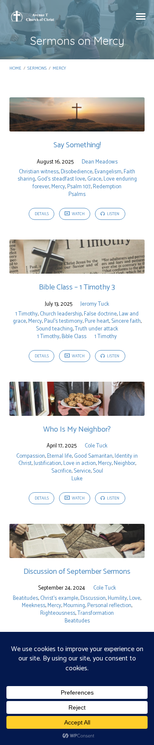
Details (42, 214)
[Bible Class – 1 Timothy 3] (77, 268)
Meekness (33, 605)
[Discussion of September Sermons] (77, 553)
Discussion (93, 598)
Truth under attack (96, 328)
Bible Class (74, 336)
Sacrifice (61, 471)
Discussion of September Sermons (77, 571)
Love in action (79, 463)
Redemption (107, 186)
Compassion (30, 456)
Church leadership (61, 314)
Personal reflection (109, 605)
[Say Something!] (77, 126)
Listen (112, 214)
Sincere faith (126, 321)
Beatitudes (25, 598)
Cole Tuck (96, 445)
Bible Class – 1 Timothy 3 (77, 287)
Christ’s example (59, 598)
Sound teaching (54, 328)
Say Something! (77, 145)
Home (15, 68)
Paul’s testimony (63, 321)
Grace (94, 179)
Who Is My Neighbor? (77, 429)
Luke (77, 478)
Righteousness (57, 613)
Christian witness (39, 171)
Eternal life (59, 456)
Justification (47, 463)
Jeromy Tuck (94, 304)
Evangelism (108, 171)
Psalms (77, 194)
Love (134, 598)
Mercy (59, 68)
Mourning (74, 605)
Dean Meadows (100, 162)
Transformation (95, 613)
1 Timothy (26, 314)
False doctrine (100, 314)
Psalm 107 (79, 186)
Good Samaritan (93, 456)
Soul (98, 471)
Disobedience (76, 171)
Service (82, 471)
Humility (117, 598)
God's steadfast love (61, 179)
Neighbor (124, 463)
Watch (78, 214)
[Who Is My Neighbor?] (77, 410)
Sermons (37, 68)
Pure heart (97, 321)
